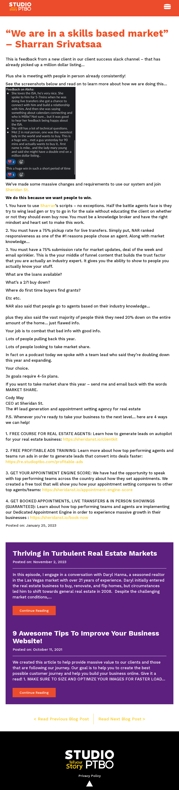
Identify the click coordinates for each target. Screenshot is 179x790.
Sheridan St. (17, 189)
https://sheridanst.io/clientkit (90, 439)
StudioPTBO (20, 8)
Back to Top (89, 783)
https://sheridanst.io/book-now (59, 517)
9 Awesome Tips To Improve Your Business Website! (86, 637)
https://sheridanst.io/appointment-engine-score (87, 489)
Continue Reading (34, 610)
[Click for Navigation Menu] (167, 6)
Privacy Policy (90, 776)
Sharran (47, 205)
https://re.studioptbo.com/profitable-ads (44, 461)
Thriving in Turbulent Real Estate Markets (85, 553)
